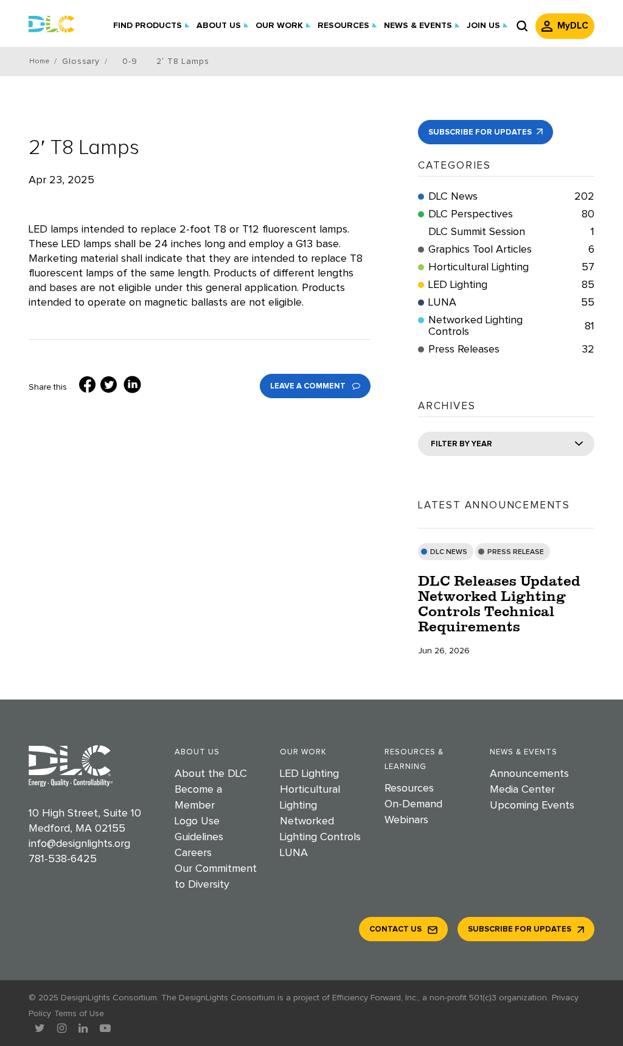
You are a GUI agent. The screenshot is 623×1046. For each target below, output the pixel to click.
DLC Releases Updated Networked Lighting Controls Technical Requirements (499, 603)
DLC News (511, 196)
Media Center (522, 789)
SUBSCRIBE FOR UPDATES (481, 132)
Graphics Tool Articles (511, 249)
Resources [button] (343, 25)
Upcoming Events (532, 805)
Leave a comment (308, 386)
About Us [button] (219, 25)
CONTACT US (395, 929)
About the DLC (211, 773)
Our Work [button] (279, 25)
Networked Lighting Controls (511, 326)
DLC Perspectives (511, 214)
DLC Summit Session (511, 231)
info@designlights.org (79, 843)
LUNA (511, 302)
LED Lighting (511, 284)
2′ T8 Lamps (84, 147)
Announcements (529, 773)
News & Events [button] (418, 25)
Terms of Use (79, 1013)
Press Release (515, 552)
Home (39, 61)
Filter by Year (461, 444)
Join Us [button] (483, 25)
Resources (409, 788)
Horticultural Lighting (511, 267)
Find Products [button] (147, 25)
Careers (193, 853)
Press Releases (511, 349)
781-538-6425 (63, 859)
